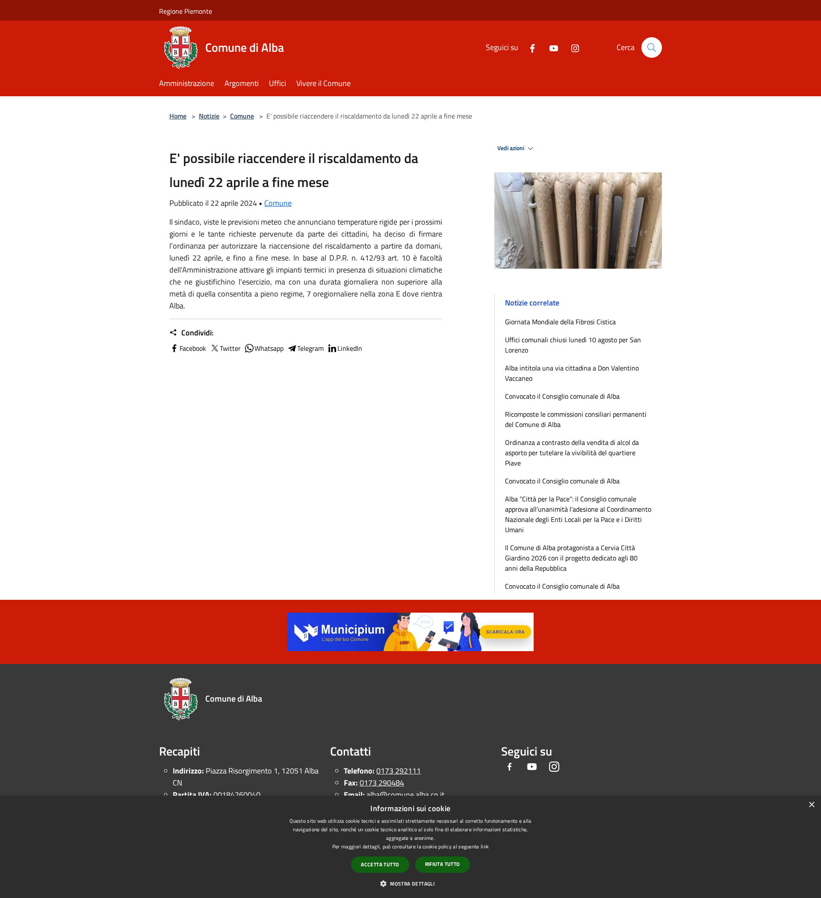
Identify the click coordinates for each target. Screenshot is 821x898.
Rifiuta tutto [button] (442, 864)
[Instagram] (571, 47)
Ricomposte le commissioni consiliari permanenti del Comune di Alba (576, 419)
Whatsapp (269, 348)
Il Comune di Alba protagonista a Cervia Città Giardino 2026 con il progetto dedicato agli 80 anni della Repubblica (571, 557)
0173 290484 (382, 782)
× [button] (811, 805)
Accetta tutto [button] (380, 864)
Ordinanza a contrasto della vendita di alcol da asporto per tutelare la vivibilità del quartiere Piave (572, 452)
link (485, 846)
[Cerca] (651, 47)
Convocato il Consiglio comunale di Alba (562, 396)
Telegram (310, 348)
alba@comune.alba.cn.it (405, 794)
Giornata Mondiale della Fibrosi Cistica (560, 322)
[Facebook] (528, 47)
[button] (410, 883)
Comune (242, 116)
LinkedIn (349, 348)
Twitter (230, 348)
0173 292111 (398, 770)
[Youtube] (550, 47)
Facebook (193, 348)
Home (177, 116)
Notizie (209, 116)
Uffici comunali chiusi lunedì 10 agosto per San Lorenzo (573, 345)
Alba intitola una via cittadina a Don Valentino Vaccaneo (572, 373)
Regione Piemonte (185, 11)
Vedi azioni (511, 148)
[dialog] (410, 847)
